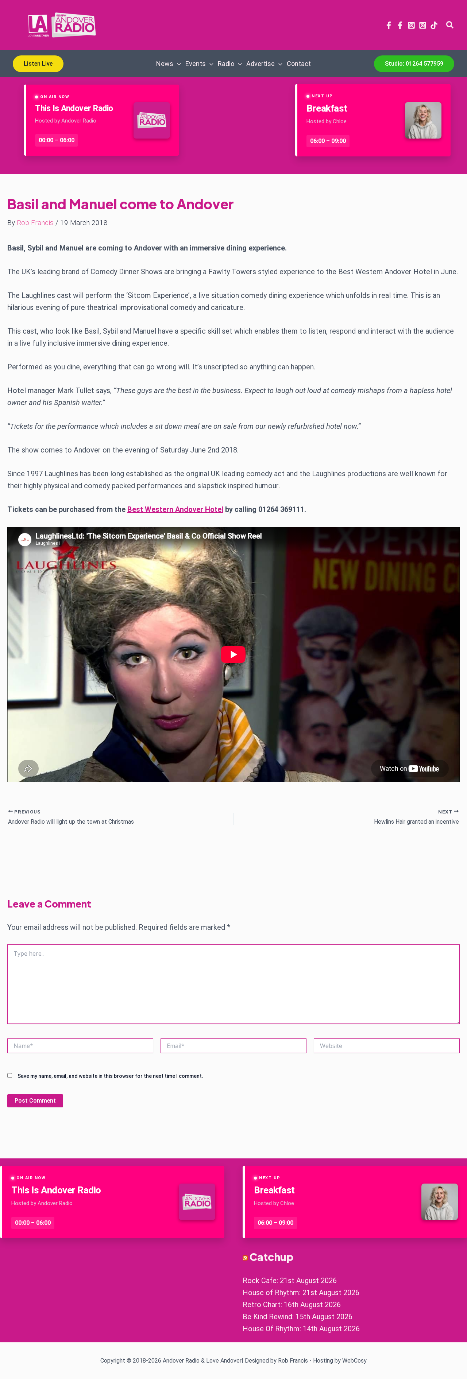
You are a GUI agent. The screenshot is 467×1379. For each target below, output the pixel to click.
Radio (226, 63)
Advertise (260, 63)
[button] (450, 25)
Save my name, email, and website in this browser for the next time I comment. (110, 1076)
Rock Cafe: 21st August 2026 (290, 1280)
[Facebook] (389, 25)
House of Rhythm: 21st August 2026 (301, 1292)
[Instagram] (411, 25)
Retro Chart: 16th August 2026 (292, 1304)
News (164, 63)
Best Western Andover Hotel (175, 509)
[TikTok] (434, 25)
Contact (299, 63)
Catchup (271, 1256)
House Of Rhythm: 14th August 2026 (301, 1328)
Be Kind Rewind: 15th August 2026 (297, 1316)
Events (195, 63)
